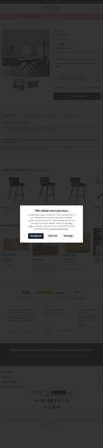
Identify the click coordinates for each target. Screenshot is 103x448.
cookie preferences (58, 229)
